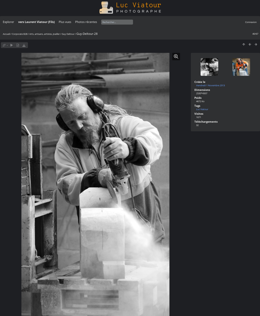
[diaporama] (11, 45)
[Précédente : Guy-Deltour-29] (250, 44)
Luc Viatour (202, 109)
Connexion (251, 22)
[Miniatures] (244, 44)
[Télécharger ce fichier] (24, 45)
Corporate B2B (19, 34)
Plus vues (65, 22)
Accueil (6, 34)
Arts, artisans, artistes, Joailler (44, 34)
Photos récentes (86, 22)
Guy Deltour (68, 34)
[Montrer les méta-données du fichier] (18, 45)
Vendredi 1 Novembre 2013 (210, 85)
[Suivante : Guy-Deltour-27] (256, 44)
